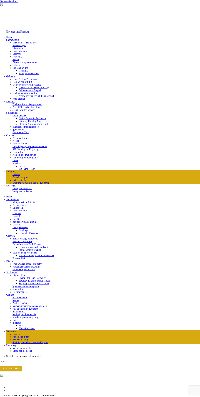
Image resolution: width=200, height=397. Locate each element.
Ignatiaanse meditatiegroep (25, 126)
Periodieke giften (20, 177)
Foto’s (22, 166)
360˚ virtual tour (27, 168)
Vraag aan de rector (22, 188)
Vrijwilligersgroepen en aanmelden (29, 146)
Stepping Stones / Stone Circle (34, 124)
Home (9, 37)
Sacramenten (12, 39)
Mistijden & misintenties (24, 42)
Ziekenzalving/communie (25, 62)
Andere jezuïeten (20, 143)
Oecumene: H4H (20, 132)
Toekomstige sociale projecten (27, 104)
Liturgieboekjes (20, 68)
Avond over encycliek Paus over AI (36, 96)
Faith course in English (30, 90)
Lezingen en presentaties (24, 93)
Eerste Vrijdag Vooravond (25, 79)
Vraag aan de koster (22, 191)
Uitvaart (16, 65)
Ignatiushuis (18, 129)
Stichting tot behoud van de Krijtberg (30, 183)
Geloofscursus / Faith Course (26, 84)
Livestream (17, 48)
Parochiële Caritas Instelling (26, 107)
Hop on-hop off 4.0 (22, 82)
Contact (10, 135)
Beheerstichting (20, 180)
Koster (15, 140)
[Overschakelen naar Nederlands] (13, 31)
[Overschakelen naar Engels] (24, 31)
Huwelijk (17, 56)
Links (15, 160)
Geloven (10, 76)
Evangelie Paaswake (29, 73)
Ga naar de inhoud (9, 1)
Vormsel (16, 54)
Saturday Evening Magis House (34, 121)
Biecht (15, 59)
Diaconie (10, 101)
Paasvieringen (19, 45)
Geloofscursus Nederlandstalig (34, 87)
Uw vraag (11, 185)
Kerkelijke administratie (24, 154)
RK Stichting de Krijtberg (25, 149)
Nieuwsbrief (18, 152)
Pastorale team (19, 138)
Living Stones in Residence (32, 118)
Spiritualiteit (12, 112)
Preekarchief (18, 98)
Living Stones (19, 115)
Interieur (16, 163)
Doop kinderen (19, 51)
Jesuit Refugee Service (23, 110)
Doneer (16, 174)
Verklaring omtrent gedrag (25, 157)
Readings (23, 70)
